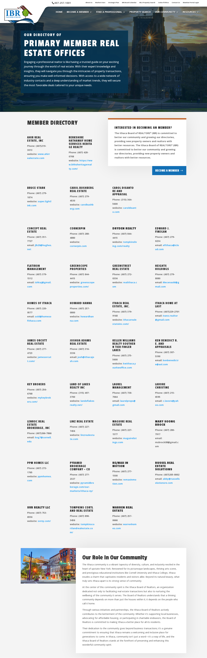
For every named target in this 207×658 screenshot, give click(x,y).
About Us (89, 3)
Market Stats (100, 3)
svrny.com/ (44, 521)
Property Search (140, 12)
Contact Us (176, 3)
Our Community (165, 12)
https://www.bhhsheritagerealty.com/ (80, 164)
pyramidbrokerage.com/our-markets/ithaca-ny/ (82, 486)
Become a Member (78, 12)
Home (59, 12)
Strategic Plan (113, 3)
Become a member (167, 170)
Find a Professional (109, 12)
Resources (189, 12)
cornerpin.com (78, 246)
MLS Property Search (147, 3)
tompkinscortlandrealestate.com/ (82, 528)
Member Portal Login (191, 3)
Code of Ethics (163, 3)
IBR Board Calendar (129, 3)
